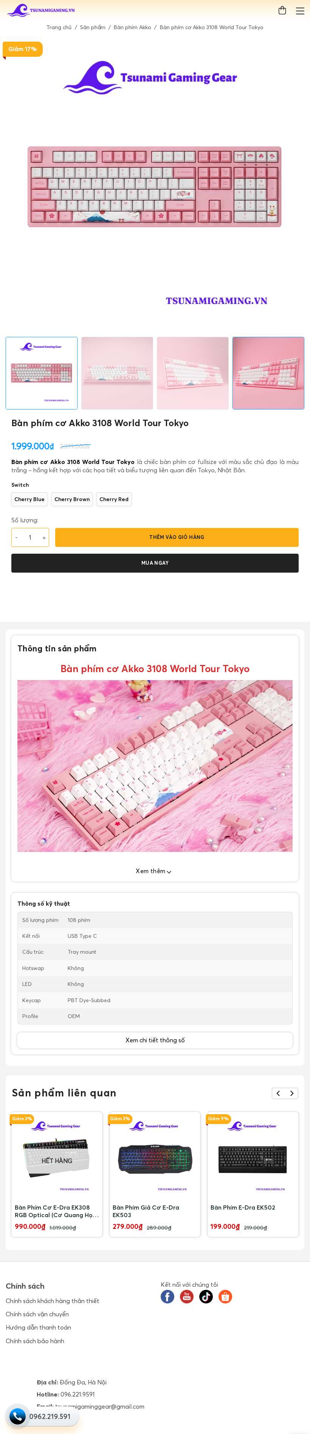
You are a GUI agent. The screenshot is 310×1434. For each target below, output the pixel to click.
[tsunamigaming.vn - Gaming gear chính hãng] (41, 10)
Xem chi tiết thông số (155, 1040)
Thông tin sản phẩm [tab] (57, 648)
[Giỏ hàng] (284, 10)
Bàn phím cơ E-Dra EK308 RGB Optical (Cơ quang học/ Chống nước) (57, 1211)
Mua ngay (155, 563)
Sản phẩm (92, 27)
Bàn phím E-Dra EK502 (243, 1207)
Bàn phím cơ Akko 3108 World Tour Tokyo (73, 462)
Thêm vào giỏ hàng (177, 537)
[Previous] (278, 1093)
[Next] (291, 1093)
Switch (20, 484)
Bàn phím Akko (132, 27)
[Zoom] (15, 328)
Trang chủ (58, 27)
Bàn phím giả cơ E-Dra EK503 (146, 1211)
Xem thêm (151, 871)
